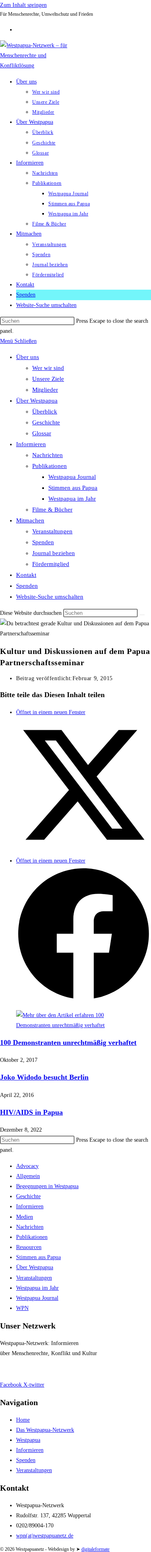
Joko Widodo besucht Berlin (44, 1077)
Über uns (27, 357)
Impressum (12, 1369)
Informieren (31, 444)
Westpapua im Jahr (72, 498)
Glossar (41, 433)
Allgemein (28, 1176)
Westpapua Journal (72, 477)
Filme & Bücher (52, 509)
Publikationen (49, 466)
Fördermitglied (50, 564)
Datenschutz (44, 1369)
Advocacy (27, 1166)
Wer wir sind (48, 368)
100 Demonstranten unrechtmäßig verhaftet (68, 1042)
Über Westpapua (37, 400)
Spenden (43, 542)
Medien (24, 1217)
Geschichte (46, 422)
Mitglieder (45, 389)
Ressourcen (28, 1247)
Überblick (44, 411)
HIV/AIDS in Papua (31, 1112)
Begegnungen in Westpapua (47, 1186)
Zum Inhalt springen (23, 5)
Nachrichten (47, 455)
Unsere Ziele (48, 379)
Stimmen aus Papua (72, 488)
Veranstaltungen (52, 531)
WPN (22, 1308)
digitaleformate (95, 1549)
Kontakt (26, 575)
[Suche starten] (142, 615)
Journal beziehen (53, 553)
